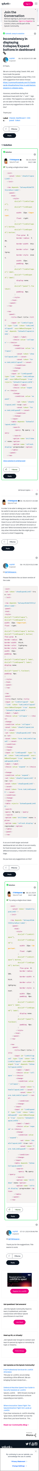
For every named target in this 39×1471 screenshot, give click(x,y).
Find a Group (19, 1351)
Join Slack (19, 1322)
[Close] (36, 1451)
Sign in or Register (26, 21)
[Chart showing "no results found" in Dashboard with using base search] (33, 490)
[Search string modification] (37, 490)
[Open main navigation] (36, 4)
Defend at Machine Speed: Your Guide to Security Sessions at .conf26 (19, 1388)
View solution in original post (14, 461)
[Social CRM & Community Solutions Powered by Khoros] (31, 1434)
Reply (9, 135)
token (17, 120)
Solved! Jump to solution (14, 33)
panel (11, 120)
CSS (28, 118)
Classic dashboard (17, 118)
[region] (19, 1459)
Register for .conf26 (19, 1291)
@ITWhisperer (10, 572)
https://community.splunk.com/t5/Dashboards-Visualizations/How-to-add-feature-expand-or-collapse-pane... (19, 85)
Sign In (28, 4)
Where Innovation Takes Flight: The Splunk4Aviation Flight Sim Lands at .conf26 (17, 1407)
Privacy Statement (18, 1461)
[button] (34, 34)
